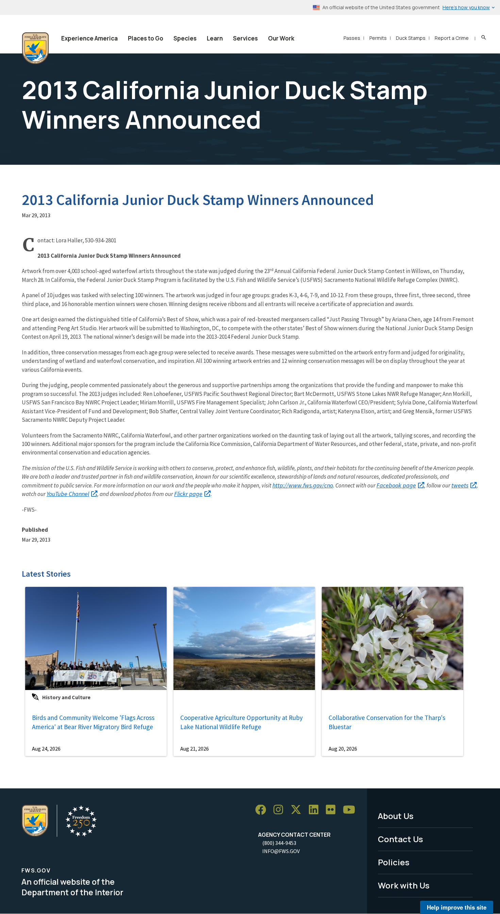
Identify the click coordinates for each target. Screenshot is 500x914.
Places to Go (145, 38)
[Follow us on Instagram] (280, 810)
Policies (394, 862)
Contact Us (400, 839)
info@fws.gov (281, 851)
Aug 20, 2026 (343, 748)
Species (185, 38)
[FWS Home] (35, 48)
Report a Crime (452, 38)
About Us (396, 815)
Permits (378, 38)
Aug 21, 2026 (194, 748)
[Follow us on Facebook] (263, 810)
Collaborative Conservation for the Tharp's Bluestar (387, 722)
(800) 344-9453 (279, 842)
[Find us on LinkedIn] (316, 810)
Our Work (281, 38)
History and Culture (66, 697)
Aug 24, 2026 (46, 748)
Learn (215, 38)
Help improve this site (456, 907)
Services (245, 38)
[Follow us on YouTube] (351, 810)
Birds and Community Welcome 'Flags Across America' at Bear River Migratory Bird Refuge (93, 722)
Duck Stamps (411, 38)
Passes (352, 38)
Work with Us (404, 885)
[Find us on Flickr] (333, 810)
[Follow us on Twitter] (298, 810)
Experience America (89, 38)
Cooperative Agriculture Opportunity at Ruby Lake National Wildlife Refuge (241, 722)
